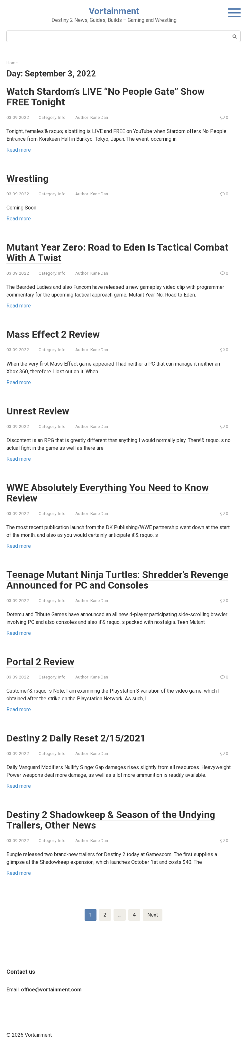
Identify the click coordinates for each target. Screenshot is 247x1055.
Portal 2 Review (40, 661)
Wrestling (27, 178)
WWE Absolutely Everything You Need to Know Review (107, 493)
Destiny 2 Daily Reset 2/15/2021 (76, 738)
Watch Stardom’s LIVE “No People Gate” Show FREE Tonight (105, 97)
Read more (18, 150)
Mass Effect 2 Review (53, 334)
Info (62, 117)
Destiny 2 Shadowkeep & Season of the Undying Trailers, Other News (110, 820)
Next (152, 915)
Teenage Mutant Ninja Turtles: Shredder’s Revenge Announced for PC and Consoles (117, 580)
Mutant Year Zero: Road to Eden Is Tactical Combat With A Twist (117, 252)
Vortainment (114, 11)
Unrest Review (37, 411)
